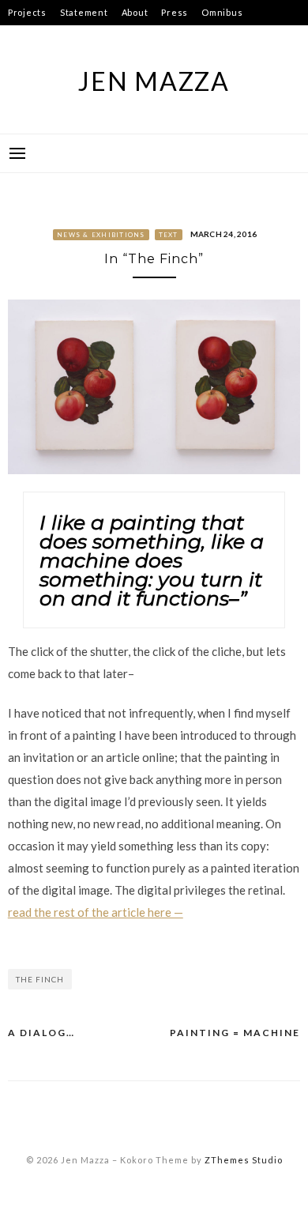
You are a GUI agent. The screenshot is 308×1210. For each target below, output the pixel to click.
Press (174, 12)
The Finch (40, 979)
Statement (84, 12)
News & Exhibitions (101, 235)
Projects (27, 12)
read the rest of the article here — (95, 912)
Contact (26, 37)
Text (168, 235)
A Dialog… (41, 1032)
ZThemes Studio (244, 1160)
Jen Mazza (154, 81)
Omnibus (221, 12)
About (135, 12)
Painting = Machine (235, 1032)
